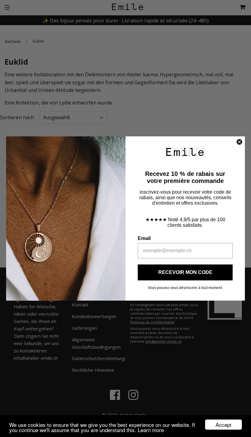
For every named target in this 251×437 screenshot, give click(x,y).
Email (144, 238)
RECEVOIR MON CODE (185, 272)
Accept (223, 424)
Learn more (151, 430)
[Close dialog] (239, 142)
